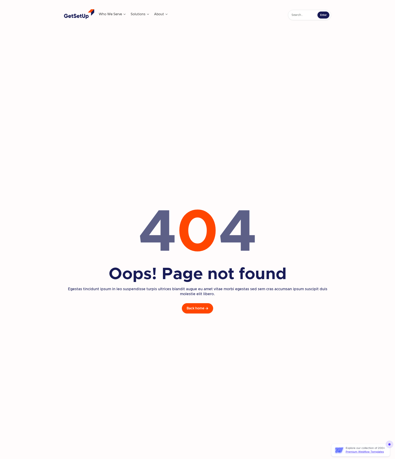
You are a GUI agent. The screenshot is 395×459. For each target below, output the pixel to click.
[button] (112, 14)
